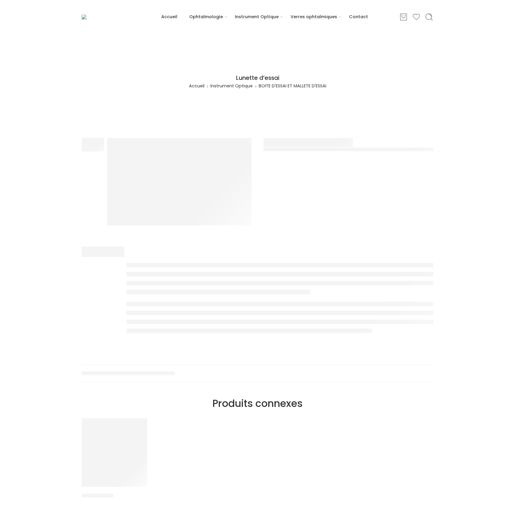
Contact (358, 17)
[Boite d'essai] (114, 452)
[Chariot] (403, 17)
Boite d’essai (97, 495)
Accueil (169, 17)
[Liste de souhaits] (138, 426)
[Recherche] (429, 17)
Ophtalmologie (206, 17)
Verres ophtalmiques (314, 17)
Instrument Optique (257, 17)
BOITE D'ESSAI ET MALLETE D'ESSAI (292, 86)
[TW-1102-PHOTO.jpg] (179, 181)
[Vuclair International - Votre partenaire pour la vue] (106, 17)
